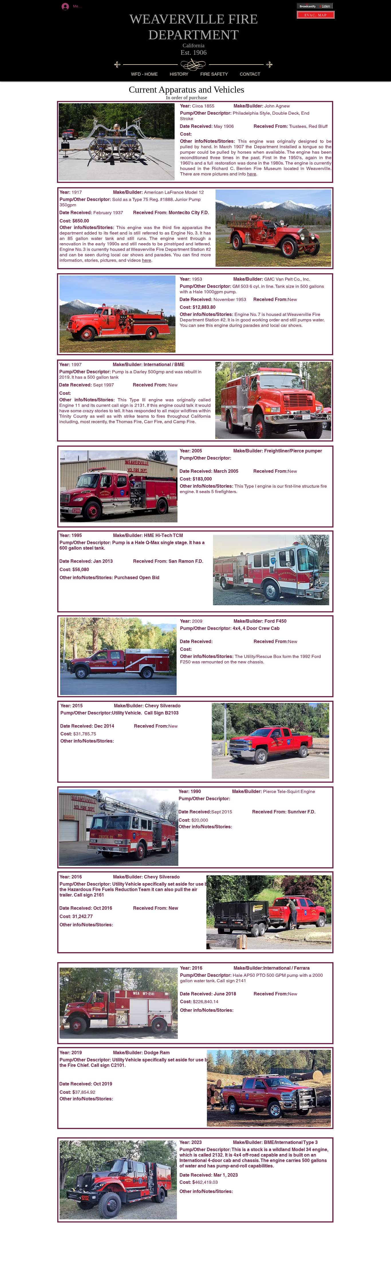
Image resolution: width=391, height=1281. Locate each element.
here (146, 260)
